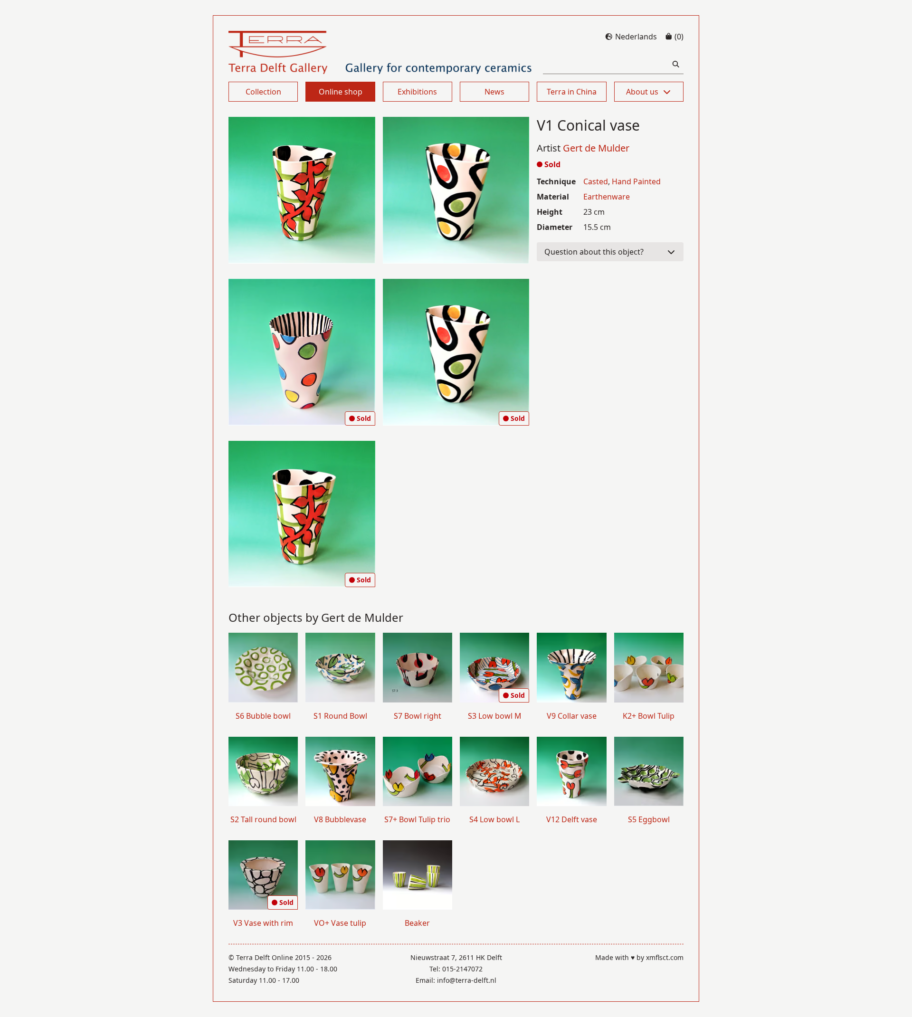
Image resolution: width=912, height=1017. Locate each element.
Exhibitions (417, 91)
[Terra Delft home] (380, 52)
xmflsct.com (665, 957)
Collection (263, 91)
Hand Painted (636, 181)
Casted (595, 181)
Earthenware (606, 196)
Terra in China (572, 91)
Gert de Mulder (596, 148)
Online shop (340, 91)
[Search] (676, 64)
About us (642, 91)
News (494, 91)
